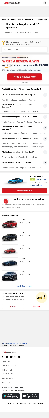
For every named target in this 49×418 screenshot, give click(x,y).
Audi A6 (22, 259)
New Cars (9, 343)
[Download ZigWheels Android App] (11, 396)
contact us (7, 370)
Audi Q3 (22, 220)
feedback (6, 382)
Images (32, 185)
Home (3, 343)
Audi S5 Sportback (36, 176)
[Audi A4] (9, 250)
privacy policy (8, 378)
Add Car (13, 306)
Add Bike (36, 306)
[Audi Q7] (9, 237)
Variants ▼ (30, 19)
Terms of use (7, 374)
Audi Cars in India (24, 286)
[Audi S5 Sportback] (15, 180)
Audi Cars (16, 343)
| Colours (39, 185)
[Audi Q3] (9, 224)
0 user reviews (41, 179)
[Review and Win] (24, 69)
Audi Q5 (22, 272)
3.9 (32, 179)
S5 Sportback (23, 343)
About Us (6, 362)
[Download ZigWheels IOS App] (30, 396)
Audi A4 (22, 246)
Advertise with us (9, 366)
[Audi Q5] (9, 276)
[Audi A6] (9, 263)
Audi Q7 (22, 233)
